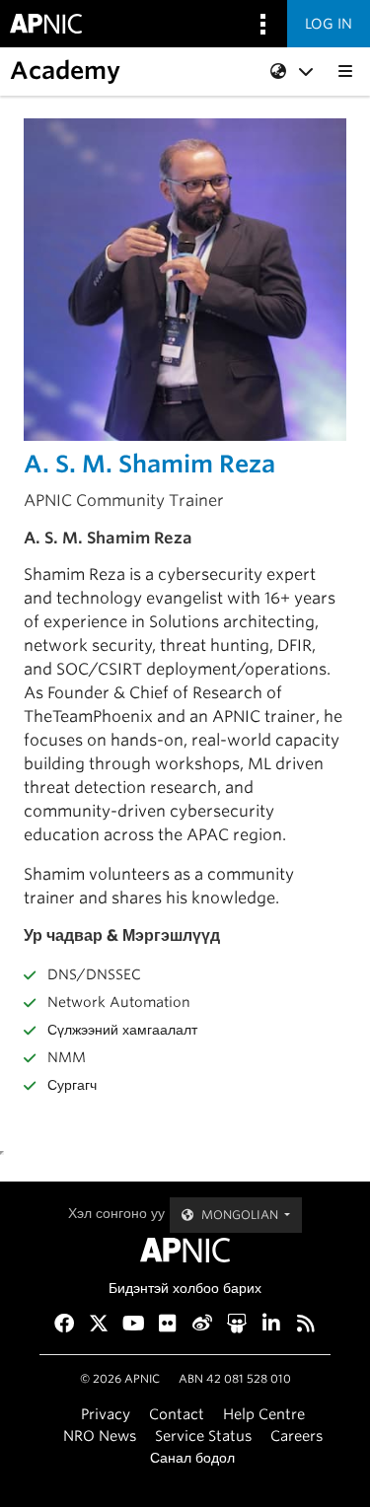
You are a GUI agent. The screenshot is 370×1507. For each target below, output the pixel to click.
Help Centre (264, 1413)
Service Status (203, 1435)
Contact (176, 1413)
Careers (296, 1435)
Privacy (105, 1413)
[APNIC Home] (185, 1250)
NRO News (99, 1435)
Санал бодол (192, 1457)
